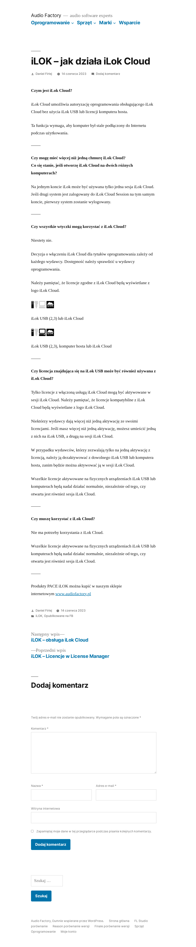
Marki (105, 22)
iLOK (39, 616)
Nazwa (37, 786)
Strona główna (119, 921)
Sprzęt (84, 22)
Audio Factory (46, 15)
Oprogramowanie (50, 22)
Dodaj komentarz (108, 74)
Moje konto (68, 931)
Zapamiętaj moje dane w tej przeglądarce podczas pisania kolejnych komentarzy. (94, 831)
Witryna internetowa (45, 808)
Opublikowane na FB (58, 616)
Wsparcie (129, 22)
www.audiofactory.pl (73, 593)
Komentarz (39, 728)
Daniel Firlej (44, 74)
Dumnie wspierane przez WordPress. (78, 921)
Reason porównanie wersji (71, 926)
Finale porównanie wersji (112, 926)
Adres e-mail (106, 786)
